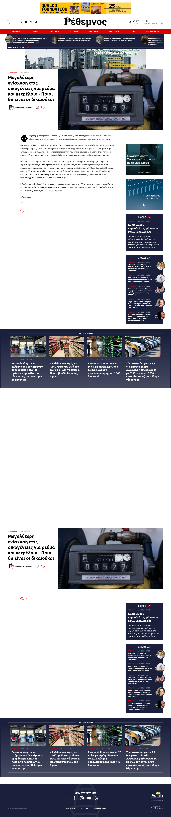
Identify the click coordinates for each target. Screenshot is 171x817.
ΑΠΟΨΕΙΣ (93, 31)
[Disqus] (85, 357)
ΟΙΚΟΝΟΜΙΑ (12, 72)
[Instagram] (21, 22)
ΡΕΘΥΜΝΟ (17, 31)
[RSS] (36, 22)
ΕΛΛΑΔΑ (54, 31)
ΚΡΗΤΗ (36, 31)
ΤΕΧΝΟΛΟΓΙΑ (152, 31)
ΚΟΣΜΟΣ (73, 31)
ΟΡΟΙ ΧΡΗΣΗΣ (70, 808)
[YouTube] (26, 22)
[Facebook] (16, 22)
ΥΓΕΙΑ (132, 31)
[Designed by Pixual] (157, 808)
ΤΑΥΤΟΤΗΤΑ (85, 808)
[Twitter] (31, 22)
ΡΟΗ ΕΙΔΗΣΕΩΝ (16, 47)
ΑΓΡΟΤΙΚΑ (114, 31)
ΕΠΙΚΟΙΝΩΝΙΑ (100, 808)
